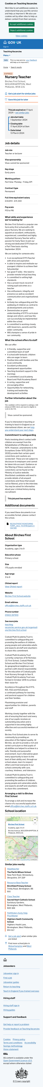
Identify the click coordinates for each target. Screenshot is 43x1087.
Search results (16, 67)
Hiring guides (9, 1010)
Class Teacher (13, 896)
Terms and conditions (12, 1042)
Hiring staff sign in (11, 1005)
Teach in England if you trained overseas (21, 991)
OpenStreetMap (25, 860)
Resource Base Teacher (17, 882)
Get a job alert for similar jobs (22, 93)
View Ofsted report (13, 586)
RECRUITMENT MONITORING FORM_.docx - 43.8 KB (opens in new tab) (22, 526)
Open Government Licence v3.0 (17, 1060)
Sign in (6, 47)
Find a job (7, 978)
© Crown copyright (21, 1081)
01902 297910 (11, 615)
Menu (6, 55)
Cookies (7, 1039)
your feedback (31, 60)
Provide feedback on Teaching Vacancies (21, 1029)
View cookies (21, 36)
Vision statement (10, 1049)
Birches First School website (18, 596)
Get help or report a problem (16, 1024)
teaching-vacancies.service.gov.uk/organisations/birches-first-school (21, 627)
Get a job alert (14, 936)
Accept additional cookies (21, 24)
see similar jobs (22, 112)
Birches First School (16, 824)
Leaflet (10, 860)
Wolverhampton (15, 946)
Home (5, 67)
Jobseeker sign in (11, 973)
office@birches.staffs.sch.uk (18, 605)
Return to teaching (11, 986)
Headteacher (13, 869)
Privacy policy (19, 1039)
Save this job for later (18, 99)
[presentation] (21, 838)
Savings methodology (12, 1046)
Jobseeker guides (11, 982)
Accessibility (30, 1042)
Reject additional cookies (21, 30)
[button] (25, 838)
